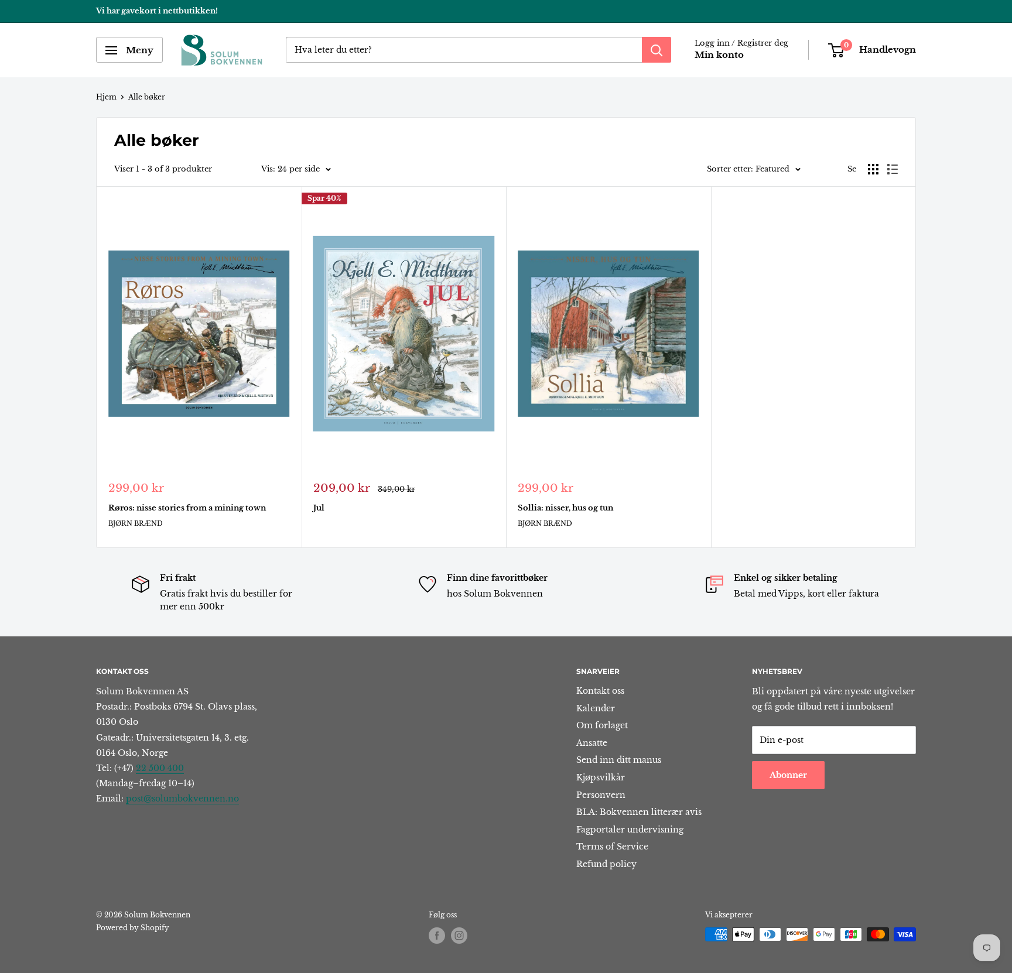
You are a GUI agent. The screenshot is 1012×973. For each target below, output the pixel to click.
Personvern (600, 795)
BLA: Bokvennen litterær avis (639, 812)
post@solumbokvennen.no (182, 798)
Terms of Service (612, 846)
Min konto (719, 55)
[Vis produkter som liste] (892, 169)
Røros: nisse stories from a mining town (187, 508)
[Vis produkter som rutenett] (873, 169)
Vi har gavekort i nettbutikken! (157, 11)
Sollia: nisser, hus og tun (565, 508)
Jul (318, 508)
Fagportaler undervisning (629, 829)
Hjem (106, 96)
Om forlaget (602, 725)
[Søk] (656, 50)
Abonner (788, 775)
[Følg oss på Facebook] (437, 935)
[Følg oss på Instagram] (459, 935)
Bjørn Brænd (135, 523)
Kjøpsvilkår (600, 777)
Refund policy (606, 864)
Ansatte (591, 743)
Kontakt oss (600, 691)
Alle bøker (146, 96)
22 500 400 (160, 768)
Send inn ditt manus (618, 760)
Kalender (595, 708)
